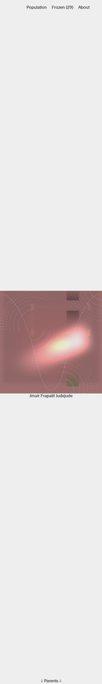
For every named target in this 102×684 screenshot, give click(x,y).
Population (36, 7)
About (84, 7)
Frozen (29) (62, 7)
